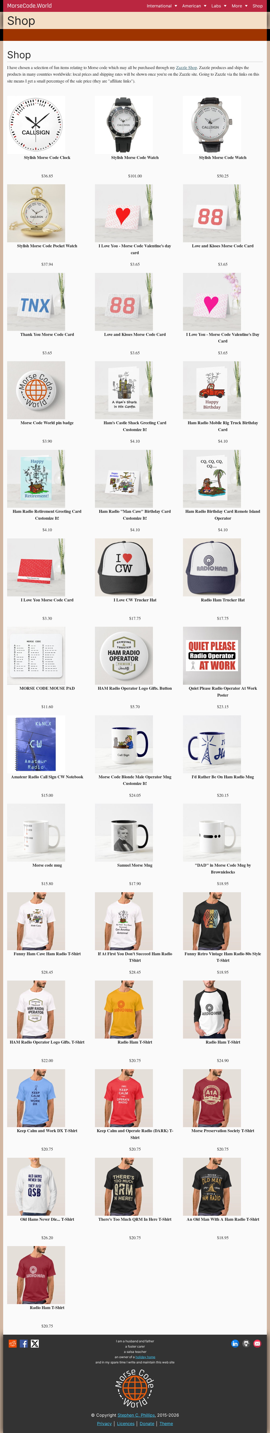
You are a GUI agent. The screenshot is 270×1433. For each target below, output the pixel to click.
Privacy (104, 1423)
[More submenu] (246, 6)
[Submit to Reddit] (13, 1344)
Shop (258, 5)
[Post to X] (35, 1344)
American (191, 5)
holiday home (145, 1357)
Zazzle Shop (186, 67)
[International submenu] (176, 6)
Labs (216, 5)
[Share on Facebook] (24, 1344)
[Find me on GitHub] (246, 1344)
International (159, 5)
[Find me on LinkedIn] (235, 1344)
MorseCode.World (29, 6)
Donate (147, 1423)
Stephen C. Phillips (136, 1415)
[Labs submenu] (225, 6)
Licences (125, 1423)
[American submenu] (205, 6)
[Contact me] (257, 1344)
